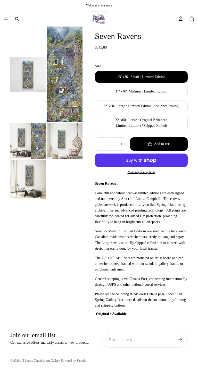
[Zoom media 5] (28, 179)
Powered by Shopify (73, 360)
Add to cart (162, 144)
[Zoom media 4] (64, 141)
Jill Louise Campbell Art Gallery (40, 360)
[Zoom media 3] (28, 141)
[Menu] (6, 19)
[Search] (17, 18)
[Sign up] (180, 339)
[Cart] (191, 18)
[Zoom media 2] (64, 74)
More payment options (141, 172)
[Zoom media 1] (28, 74)
